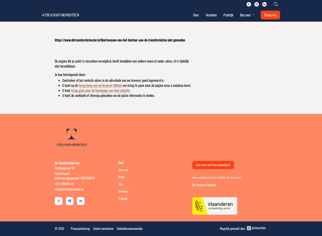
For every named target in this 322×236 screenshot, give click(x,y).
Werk (121, 177)
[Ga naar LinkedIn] (81, 201)
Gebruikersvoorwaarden (130, 229)
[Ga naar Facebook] (69, 201)
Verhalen (211, 15)
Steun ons (270, 15)
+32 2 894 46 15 (64, 184)
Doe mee (245, 15)
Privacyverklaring (80, 229)
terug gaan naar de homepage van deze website (100, 90)
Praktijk (228, 15)
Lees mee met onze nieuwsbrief (213, 165)
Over (196, 15)
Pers (121, 184)
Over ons (123, 170)
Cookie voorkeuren (103, 229)
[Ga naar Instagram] (58, 201)
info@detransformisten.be (69, 189)
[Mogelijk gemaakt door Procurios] (256, 228)
